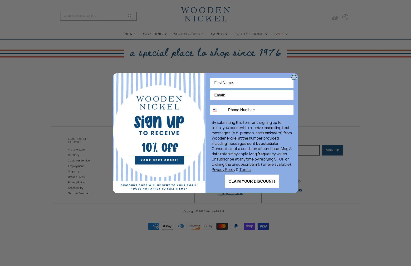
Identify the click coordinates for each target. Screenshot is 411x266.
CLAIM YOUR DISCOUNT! (252, 181)
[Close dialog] (294, 77)
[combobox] (218, 110)
